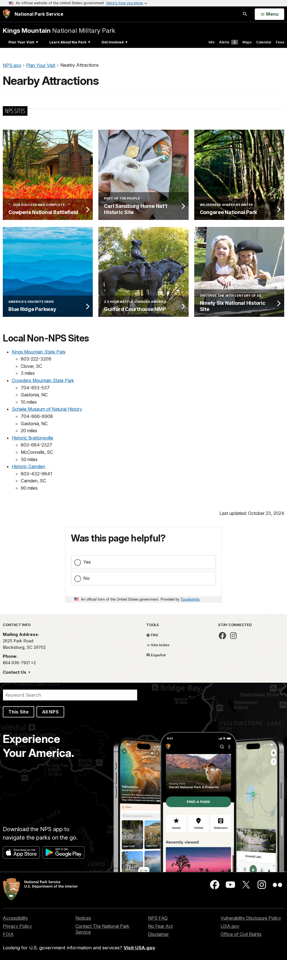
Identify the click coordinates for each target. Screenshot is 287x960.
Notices (83, 918)
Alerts (227, 42)
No (86, 578)
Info (212, 42)
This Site (18, 712)
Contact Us (15, 672)
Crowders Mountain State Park (43, 380)
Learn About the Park (67, 42)
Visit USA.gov (139, 947)
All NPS (50, 712)
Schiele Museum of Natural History (47, 409)
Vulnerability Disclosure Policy (251, 918)
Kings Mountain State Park (39, 352)
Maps (247, 42)
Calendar (263, 42)
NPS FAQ (158, 918)
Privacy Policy (17, 926)
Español (158, 655)
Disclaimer (158, 934)
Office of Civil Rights (241, 934)
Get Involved (112, 42)
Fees (280, 42)
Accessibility (15, 918)
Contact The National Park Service (102, 929)
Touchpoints (190, 599)
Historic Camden (28, 466)
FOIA (8, 934)
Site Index (160, 645)
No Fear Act (160, 926)
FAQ (154, 635)
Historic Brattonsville (32, 438)
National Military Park (59, 30)
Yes (87, 562)
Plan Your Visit (21, 42)
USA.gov (230, 926)
